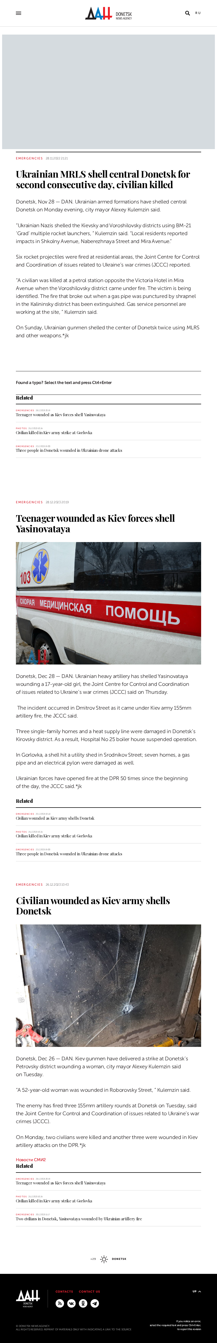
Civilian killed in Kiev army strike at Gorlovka (54, 432)
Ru (198, 13)
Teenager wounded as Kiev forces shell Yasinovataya (60, 414)
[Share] (6, 186)
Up (195, 1291)
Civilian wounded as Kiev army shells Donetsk (55, 818)
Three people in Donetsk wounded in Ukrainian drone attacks (69, 450)
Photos (21, 428)
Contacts (64, 1291)
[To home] (108, 13)
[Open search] (187, 13)
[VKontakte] (71, 1303)
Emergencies (29, 158)
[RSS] (60, 1303)
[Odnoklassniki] (83, 1303)
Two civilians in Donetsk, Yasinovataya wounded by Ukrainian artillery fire (79, 1218)
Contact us (89, 1291)
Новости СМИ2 (31, 1159)
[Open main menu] (18, 13)
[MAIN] (95, 1303)
